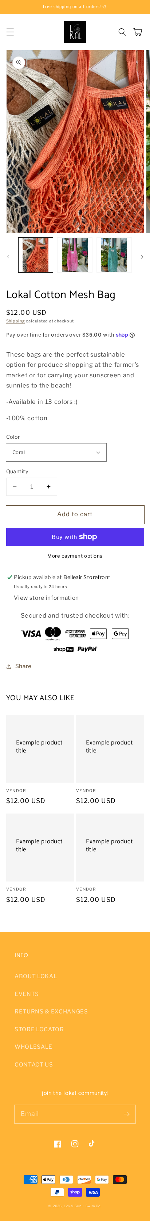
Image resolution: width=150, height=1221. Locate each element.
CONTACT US (34, 1064)
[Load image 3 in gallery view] (114, 255)
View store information (46, 597)
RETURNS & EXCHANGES (51, 1011)
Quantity (17, 471)
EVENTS (27, 994)
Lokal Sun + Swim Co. (82, 1206)
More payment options (75, 556)
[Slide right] (142, 257)
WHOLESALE (33, 1046)
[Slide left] (8, 257)
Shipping (15, 321)
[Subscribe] (126, 1113)
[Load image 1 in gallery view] (36, 255)
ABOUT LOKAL (36, 976)
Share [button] (23, 666)
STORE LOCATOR (39, 1029)
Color (13, 437)
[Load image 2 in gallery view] (74, 255)
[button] (10, 32)
